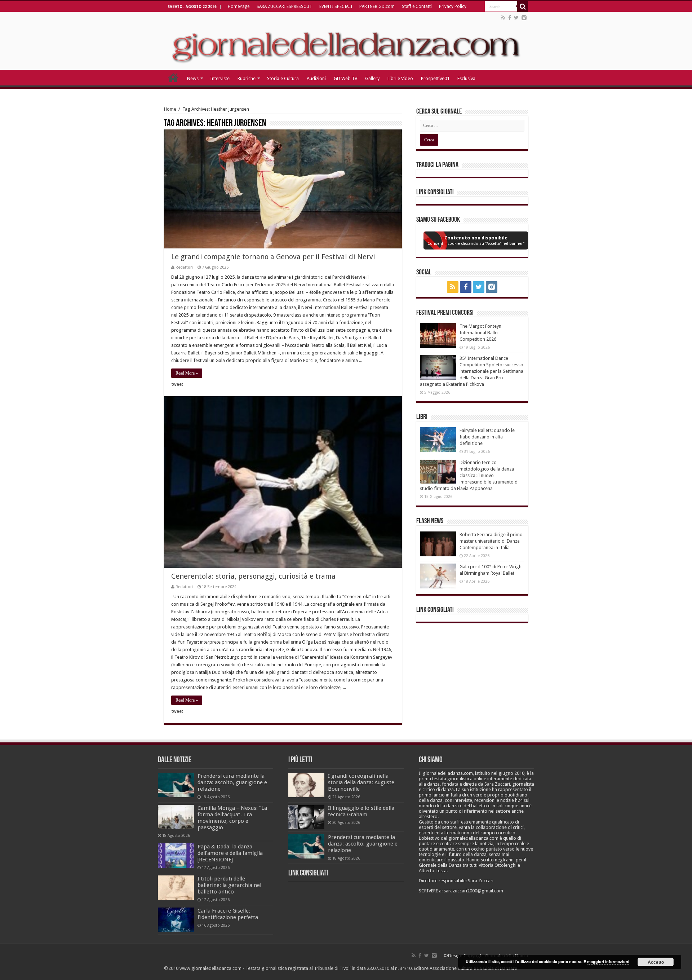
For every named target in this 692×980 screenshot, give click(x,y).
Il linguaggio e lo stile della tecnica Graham (361, 811)
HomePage (238, 6)
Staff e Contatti (417, 6)
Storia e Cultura (283, 78)
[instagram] (524, 17)
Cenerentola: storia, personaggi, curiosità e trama (253, 576)
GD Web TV (345, 78)
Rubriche (247, 78)
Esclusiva (466, 78)
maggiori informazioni (608, 961)
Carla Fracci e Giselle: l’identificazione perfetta (228, 914)
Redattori (184, 267)
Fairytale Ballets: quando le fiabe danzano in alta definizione (487, 437)
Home (170, 109)
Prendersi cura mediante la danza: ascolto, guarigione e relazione (232, 782)
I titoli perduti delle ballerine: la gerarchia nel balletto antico (229, 885)
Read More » (187, 373)
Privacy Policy (452, 6)
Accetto (656, 962)
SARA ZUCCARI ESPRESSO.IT (284, 6)
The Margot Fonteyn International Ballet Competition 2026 (480, 332)
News (193, 78)
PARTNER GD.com (377, 6)
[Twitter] (516, 17)
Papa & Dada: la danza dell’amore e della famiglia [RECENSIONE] (230, 853)
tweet (177, 384)
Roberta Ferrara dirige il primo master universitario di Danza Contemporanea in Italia (491, 541)
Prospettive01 (435, 78)
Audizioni (316, 78)
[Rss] (503, 17)
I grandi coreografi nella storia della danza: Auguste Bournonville (361, 782)
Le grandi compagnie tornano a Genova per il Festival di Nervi (273, 256)
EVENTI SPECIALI (335, 6)
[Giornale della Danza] (346, 41)
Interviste (220, 78)
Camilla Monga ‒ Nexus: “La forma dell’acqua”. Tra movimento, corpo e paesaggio (232, 818)
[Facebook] (509, 17)
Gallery (372, 78)
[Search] (522, 6)
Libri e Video (400, 78)
